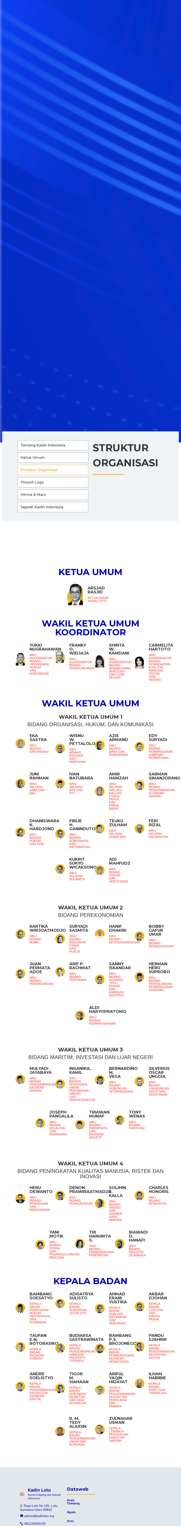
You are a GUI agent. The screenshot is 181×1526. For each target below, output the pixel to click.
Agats (71, 1512)
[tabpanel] (90, 1011)
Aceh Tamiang (73, 1501)
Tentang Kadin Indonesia (43, 445)
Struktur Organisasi (39, 470)
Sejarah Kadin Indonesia (42, 507)
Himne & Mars (33, 495)
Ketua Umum (33, 457)
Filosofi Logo (32, 482)
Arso (70, 1521)
